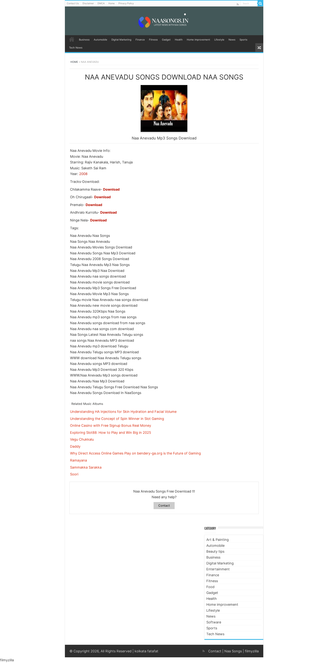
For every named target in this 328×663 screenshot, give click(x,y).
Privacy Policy (126, 3)
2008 (83, 174)
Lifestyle (219, 39)
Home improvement (198, 39)
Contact (164, 505)
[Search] (260, 3)
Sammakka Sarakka (86, 467)
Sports (243, 39)
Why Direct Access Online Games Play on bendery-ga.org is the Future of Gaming (135, 453)
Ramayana (78, 460)
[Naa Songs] (164, 20)
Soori (74, 474)
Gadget (166, 39)
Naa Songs (233, 651)
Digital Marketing (121, 39)
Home (111, 3)
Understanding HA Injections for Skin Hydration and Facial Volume (123, 412)
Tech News (75, 47)
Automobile (100, 39)
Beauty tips (215, 551)
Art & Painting (217, 540)
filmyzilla (252, 651)
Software (213, 622)
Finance (140, 39)
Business (84, 39)
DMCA (101, 3)
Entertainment (218, 569)
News (232, 39)
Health (179, 39)
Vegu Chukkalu (82, 439)
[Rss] (237, 4)
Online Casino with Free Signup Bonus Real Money (110, 425)
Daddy (75, 446)
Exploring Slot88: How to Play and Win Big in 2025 (110, 433)
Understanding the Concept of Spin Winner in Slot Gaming (117, 419)
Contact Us (73, 3)
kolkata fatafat (146, 651)
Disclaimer (88, 3)
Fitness (153, 39)
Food (210, 587)
